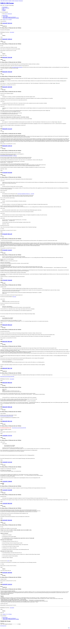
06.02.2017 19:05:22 (7, 39)
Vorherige (4, 19)
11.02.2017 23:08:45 (7, 481)
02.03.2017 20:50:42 (7, 572)
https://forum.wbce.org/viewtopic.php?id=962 (7, 376)
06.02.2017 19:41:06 (7, 57)
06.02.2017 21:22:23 (7, 128)
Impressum (16, 0)
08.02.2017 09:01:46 (7, 407)
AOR (8, 560)
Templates (9, 0)
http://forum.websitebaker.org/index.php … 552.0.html (8, 155)
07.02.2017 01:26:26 (7, 172)
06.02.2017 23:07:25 (7, 145)
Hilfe (4, 0)
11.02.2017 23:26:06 (7, 490)
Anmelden (3, 10)
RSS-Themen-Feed (3, 625)
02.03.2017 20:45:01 (7, 520)
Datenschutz (21, 0)
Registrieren (4, 9)
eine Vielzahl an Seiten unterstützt (17, 67)
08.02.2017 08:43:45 (7, 382)
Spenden (13, 0)
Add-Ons (6, 0)
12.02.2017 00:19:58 (7, 503)
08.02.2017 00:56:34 (7, 324)
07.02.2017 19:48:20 (7, 280)
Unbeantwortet (9, 13)
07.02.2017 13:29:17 (7, 250)
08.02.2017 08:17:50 (7, 368)
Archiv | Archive (5, 16)
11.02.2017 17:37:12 (7, 435)
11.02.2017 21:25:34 (7, 462)
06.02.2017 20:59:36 (7, 87)
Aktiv (6, 13)
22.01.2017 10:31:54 (7, 23)
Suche (3, 8)
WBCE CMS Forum (7, 3)
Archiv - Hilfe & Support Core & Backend (9, 618)
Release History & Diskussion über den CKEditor (11, 619)
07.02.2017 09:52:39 (7, 234)
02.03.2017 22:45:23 (7, 584)
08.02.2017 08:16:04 (7, 341)
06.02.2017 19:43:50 (7, 71)
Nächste (10, 19)
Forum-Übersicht (4, 15)
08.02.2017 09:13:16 (7, 421)
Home (2, 0)
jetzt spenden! (12, 32)
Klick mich (14, 296)
